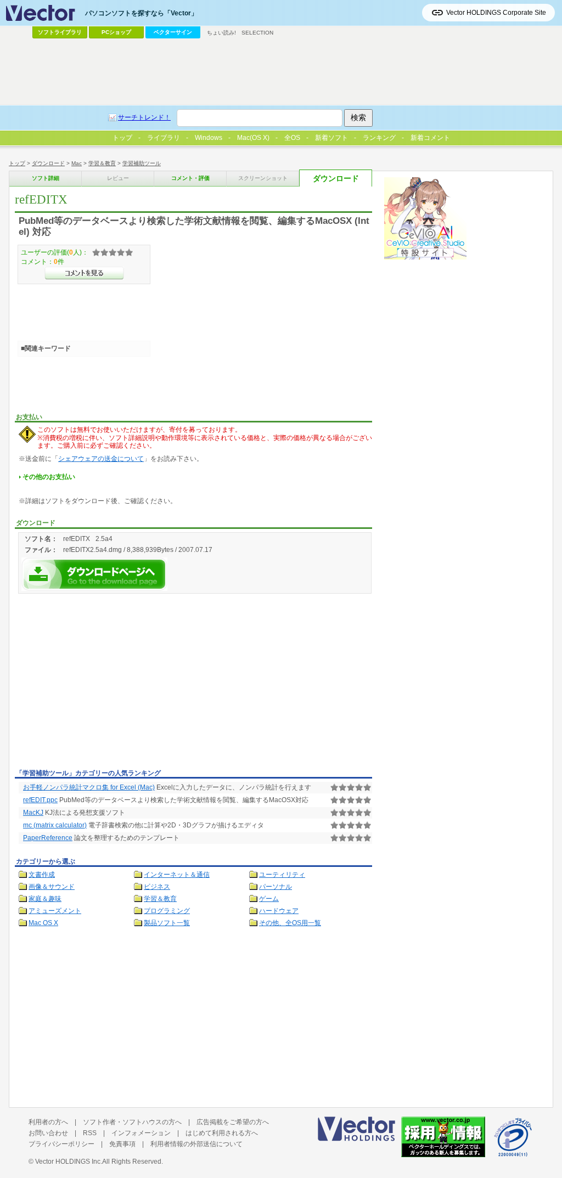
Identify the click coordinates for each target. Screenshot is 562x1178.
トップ (17, 163)
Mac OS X (43, 923)
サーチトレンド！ (144, 117)
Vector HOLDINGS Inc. (68, 1161)
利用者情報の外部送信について (196, 1144)
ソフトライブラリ (60, 32)
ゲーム (269, 899)
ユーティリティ (282, 874)
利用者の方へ (48, 1122)
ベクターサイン (173, 32)
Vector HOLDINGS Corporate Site (496, 12)
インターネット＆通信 (177, 874)
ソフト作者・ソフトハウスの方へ (132, 1122)
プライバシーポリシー (61, 1144)
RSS (90, 1133)
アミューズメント (55, 911)
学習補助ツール (141, 163)
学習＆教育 (102, 163)
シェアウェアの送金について (101, 459)
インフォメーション (141, 1133)
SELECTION (257, 33)
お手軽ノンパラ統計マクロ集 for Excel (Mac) (89, 787)
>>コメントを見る (84, 273)
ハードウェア (279, 911)
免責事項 (122, 1144)
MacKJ (33, 812)
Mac (76, 163)
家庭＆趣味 (45, 899)
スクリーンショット (263, 178)
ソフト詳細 (45, 178)
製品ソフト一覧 (167, 923)
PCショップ (116, 32)
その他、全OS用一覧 (290, 923)
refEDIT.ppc (40, 800)
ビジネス (157, 886)
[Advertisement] (107, 683)
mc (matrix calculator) (55, 825)
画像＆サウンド (52, 886)
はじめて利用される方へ (222, 1133)
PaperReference (47, 838)
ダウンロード (48, 163)
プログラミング (167, 911)
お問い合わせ (48, 1133)
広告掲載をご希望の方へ (232, 1122)
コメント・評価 (190, 178)
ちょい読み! (221, 33)
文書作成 (42, 874)
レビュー (118, 178)
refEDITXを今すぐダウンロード (94, 574)
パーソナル (275, 886)
